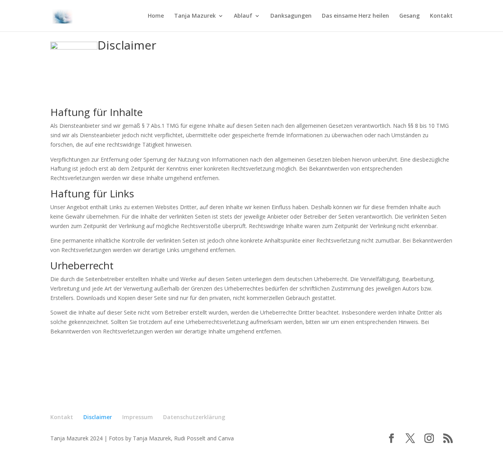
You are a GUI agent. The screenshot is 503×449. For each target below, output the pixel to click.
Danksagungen (291, 16)
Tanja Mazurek (195, 16)
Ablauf (243, 16)
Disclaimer (126, 45)
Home (156, 16)
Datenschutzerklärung (194, 417)
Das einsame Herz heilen (355, 16)
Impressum (137, 417)
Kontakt (441, 16)
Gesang (409, 16)
